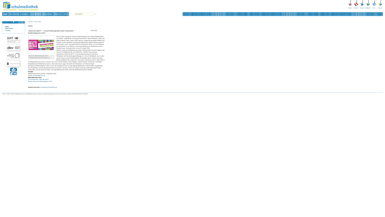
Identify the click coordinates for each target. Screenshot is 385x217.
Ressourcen (57, 14)
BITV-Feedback (84, 93)
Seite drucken (63, 93)
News (7, 26)
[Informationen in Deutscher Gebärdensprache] (13, 75)
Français (356, 8)
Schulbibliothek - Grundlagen (18, 14)
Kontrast (380, 8)
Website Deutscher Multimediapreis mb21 (40, 81)
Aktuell (5, 14)
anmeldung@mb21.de (39, 75)
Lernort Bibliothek (35, 14)
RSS (374, 8)
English (350, 8)
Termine (7, 30)
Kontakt (362, 8)
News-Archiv (9, 28)
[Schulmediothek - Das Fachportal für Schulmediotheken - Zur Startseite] (20, 11)
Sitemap (69, 93)
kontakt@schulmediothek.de (48, 87)
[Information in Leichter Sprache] (13, 71)
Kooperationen (47, 14)
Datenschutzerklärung (49, 93)
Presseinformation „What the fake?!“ (38, 79)
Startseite (30, 21)
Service (65, 14)
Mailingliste (368, 8)
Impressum (40, 93)
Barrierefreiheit (76, 93)
